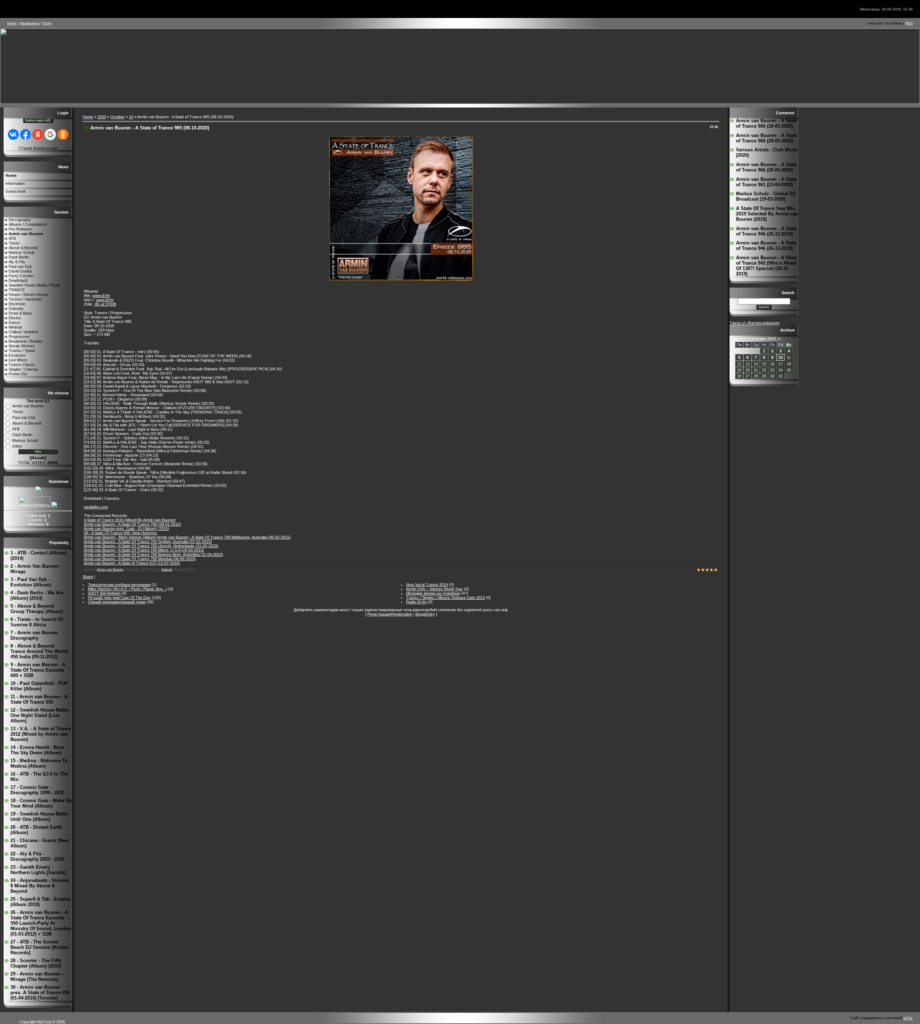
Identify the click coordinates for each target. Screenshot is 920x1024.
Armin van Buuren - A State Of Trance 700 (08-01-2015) (132, 524)
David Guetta (20, 271)
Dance (14, 322)
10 (131, 117)
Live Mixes (18, 360)
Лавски (166, 569)
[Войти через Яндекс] (37, 134)
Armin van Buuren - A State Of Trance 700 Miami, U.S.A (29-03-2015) (144, 550)
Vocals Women (21, 346)
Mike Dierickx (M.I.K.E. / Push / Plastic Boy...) (127, 589)
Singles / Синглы (23, 369)
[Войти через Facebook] (25, 134)
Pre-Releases (21, 229)
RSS (909, 23)
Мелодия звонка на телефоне (433, 593)
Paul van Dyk (20, 266)
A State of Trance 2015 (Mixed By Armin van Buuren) (130, 520)
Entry (47, 23)
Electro (15, 318)
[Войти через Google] (50, 134)
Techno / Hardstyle (25, 299)
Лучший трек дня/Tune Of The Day (119, 597)
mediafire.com (96, 507)
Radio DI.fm (416, 602)
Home (12, 23)
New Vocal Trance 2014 (427, 584)
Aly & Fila (17, 262)
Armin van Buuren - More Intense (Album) (120, 537)
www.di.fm (101, 295)
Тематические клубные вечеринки (119, 584)
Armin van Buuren (26, 234)
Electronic (17, 304)
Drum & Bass (20, 313)
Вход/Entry (425, 614)
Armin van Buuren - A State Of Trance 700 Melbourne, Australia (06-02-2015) (224, 537)
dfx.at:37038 (105, 304)
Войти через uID (38, 120)
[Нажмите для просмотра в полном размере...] (401, 279)
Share (88, 577)
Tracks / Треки (22, 350)
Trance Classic (22, 364)
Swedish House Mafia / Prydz (34, 285)
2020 (101, 117)
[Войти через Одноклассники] (63, 134)
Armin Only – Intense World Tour (434, 589)
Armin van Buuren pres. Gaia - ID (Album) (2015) (126, 528)
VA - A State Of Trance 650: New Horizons (120, 533)
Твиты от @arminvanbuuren (754, 323)
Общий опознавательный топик (117, 602)
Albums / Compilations (28, 224)
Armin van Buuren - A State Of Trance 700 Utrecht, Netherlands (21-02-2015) (151, 546)
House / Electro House (28, 294)
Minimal (15, 327)
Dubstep (16, 308)
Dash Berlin (19, 257)
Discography (20, 220)
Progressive (19, 336)
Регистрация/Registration (389, 614)
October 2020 (764, 339)
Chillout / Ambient (23, 332)
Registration (30, 23)
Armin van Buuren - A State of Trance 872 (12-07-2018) (132, 563)
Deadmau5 (18, 280)
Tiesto (14, 243)
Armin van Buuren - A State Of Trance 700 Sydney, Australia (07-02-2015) (148, 541)
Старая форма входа (38, 148)
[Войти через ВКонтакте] (13, 134)
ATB (12, 238)
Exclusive (17, 355)
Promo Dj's (18, 374)
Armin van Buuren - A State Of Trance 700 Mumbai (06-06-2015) (140, 559)
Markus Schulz (22, 252)
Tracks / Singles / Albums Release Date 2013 (445, 597)
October (117, 117)
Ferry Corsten (21, 276)
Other (17, 446)
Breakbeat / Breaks (25, 341)
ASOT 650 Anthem (104, 593)
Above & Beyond (23, 248)
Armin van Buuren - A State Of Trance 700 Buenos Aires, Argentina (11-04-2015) (153, 554)
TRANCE (17, 290)
